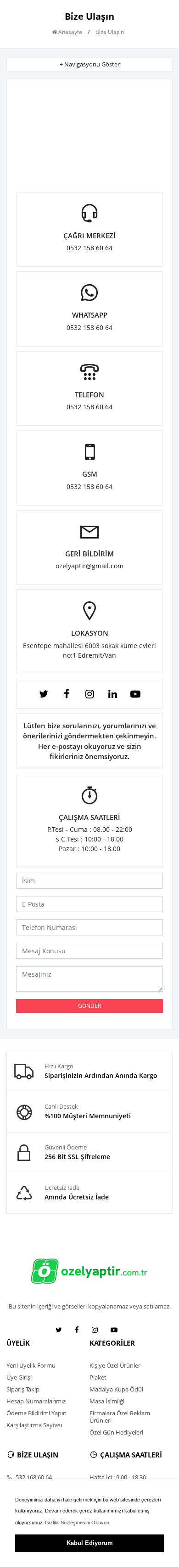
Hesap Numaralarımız (36, 1401)
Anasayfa (69, 32)
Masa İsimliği (107, 1401)
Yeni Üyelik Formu (31, 1365)
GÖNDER (89, 1006)
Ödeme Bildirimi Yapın (36, 1413)
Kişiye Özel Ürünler (115, 1365)
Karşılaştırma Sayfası (34, 1425)
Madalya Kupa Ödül (116, 1389)
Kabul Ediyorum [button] (90, 1543)
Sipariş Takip (22, 1389)
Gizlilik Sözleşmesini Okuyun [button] (77, 1522)
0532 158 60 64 (89, 247)
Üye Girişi (19, 1377)
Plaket (98, 1377)
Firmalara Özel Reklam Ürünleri (120, 1416)
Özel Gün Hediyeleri (116, 1432)
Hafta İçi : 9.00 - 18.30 (118, 1477)
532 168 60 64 (33, 1477)
